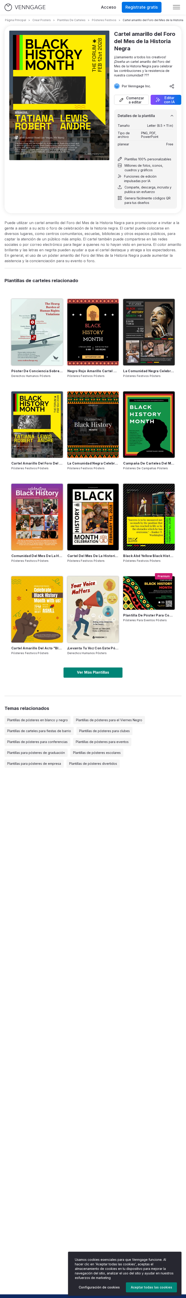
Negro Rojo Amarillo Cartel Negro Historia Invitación (93, 371)
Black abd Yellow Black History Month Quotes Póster (149, 556)
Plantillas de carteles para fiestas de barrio (39, 731)
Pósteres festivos (104, 20)
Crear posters (41, 20)
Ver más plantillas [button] (93, 672)
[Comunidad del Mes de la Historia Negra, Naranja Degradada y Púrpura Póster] (37, 517)
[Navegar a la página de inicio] (25, 7)
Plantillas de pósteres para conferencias (37, 742)
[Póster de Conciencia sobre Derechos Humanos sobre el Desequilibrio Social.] (37, 332)
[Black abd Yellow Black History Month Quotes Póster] (149, 517)
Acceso (108, 7)
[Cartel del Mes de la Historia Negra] (93, 517)
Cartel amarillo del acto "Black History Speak (37, 648)
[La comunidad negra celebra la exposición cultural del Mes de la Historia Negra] (149, 332)
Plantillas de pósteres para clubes (104, 731)
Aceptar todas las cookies (151, 1287)
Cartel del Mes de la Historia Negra (93, 556)
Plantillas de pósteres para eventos (102, 742)
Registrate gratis (141, 7)
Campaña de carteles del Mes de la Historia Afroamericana (149, 463)
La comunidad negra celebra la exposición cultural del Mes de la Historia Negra (149, 371)
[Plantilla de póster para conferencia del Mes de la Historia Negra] (149, 593)
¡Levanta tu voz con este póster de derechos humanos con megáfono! (93, 648)
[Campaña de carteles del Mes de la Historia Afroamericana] (149, 424)
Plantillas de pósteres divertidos (93, 763)
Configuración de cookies (99, 1287)
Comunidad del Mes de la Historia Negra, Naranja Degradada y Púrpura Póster (37, 556)
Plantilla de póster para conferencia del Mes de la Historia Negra (149, 615)
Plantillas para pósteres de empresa (34, 763)
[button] (131, 100)
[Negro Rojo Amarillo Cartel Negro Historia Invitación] (93, 332)
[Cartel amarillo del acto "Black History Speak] (37, 609)
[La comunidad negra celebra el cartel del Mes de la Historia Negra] (93, 424)
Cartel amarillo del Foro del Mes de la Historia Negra (37, 463)
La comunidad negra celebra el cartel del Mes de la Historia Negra (93, 463)
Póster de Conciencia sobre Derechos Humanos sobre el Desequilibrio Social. (37, 371)
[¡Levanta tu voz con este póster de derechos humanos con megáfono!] (93, 609)
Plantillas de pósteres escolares (97, 753)
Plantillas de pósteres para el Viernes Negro (109, 720)
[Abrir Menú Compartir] (172, 86)
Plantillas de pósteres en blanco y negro (37, 720)
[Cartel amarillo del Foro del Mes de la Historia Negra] (37, 424)
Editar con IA (169, 99)
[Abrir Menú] (176, 7)
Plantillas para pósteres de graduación (36, 753)
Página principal (15, 20)
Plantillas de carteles (71, 20)
